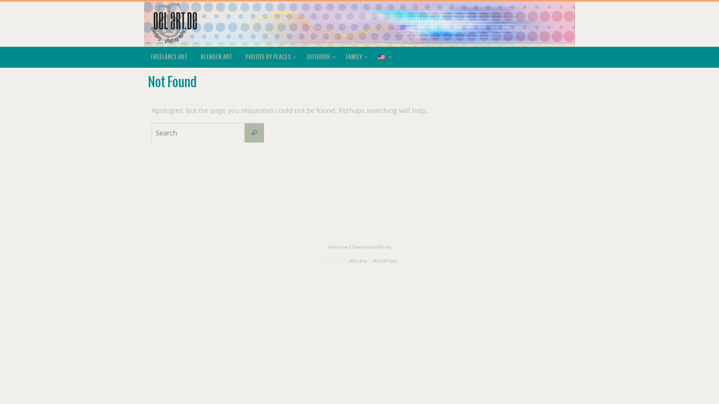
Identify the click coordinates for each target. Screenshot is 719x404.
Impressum (338, 247)
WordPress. (385, 260)
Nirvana (358, 260)
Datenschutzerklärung (371, 247)
